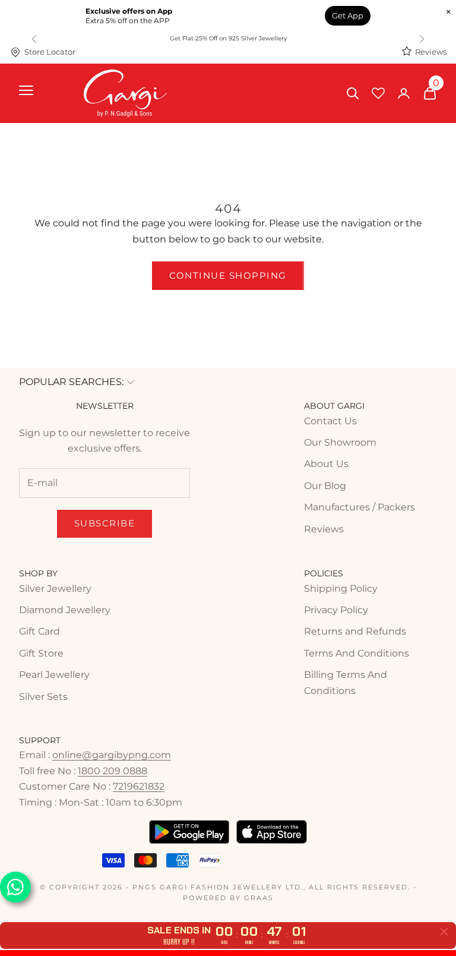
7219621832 (138, 786)
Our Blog (325, 485)
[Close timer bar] (444, 931)
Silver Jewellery (55, 588)
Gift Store (41, 653)
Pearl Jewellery (54, 674)
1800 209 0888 (112, 771)
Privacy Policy (336, 610)
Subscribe (104, 523)
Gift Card (39, 631)
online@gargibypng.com (111, 755)
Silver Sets (43, 696)
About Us (326, 463)
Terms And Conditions (356, 653)
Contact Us (330, 421)
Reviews (430, 52)
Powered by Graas (228, 898)
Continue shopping (228, 275)
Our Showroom (340, 442)
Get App (347, 15)
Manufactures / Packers (359, 507)
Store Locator (49, 52)
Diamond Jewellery (64, 610)
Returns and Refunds (355, 631)
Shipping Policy (341, 588)
